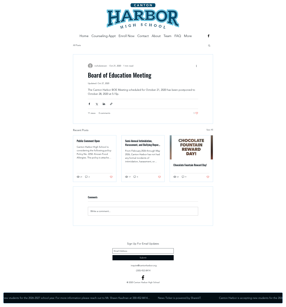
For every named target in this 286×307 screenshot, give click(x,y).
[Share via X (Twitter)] (96, 103)
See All (209, 129)
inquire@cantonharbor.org (144, 265)
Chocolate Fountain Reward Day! (190, 165)
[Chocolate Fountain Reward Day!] (191, 147)
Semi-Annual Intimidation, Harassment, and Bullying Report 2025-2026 (142, 143)
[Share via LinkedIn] (103, 103)
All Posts (77, 45)
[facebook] (208, 36)
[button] (167, 35)
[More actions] (196, 66)
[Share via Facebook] (89, 103)
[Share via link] (111, 103)
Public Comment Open (88, 141)
